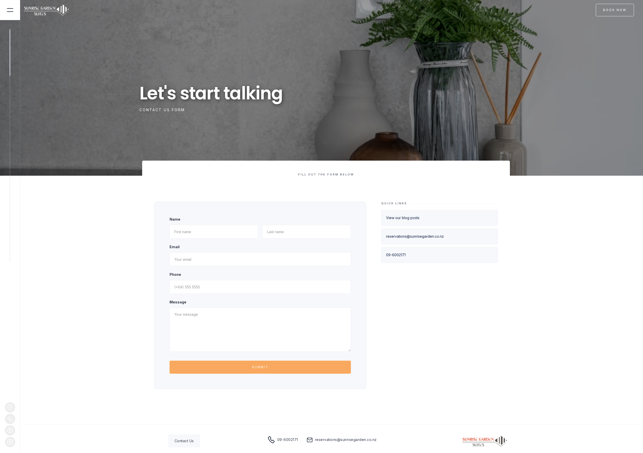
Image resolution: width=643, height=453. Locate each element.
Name (175, 219)
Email (175, 247)
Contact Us (184, 441)
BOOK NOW (615, 10)
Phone (175, 274)
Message (178, 302)
